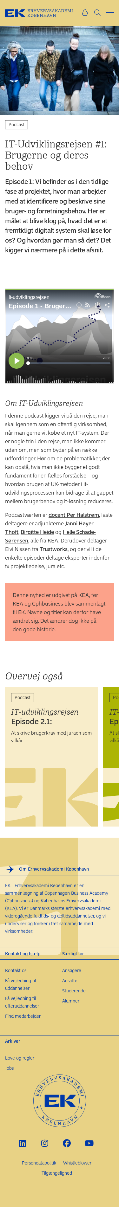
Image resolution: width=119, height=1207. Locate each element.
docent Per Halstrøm (74, 514)
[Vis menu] (110, 12)
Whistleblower (77, 1163)
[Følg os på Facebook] (66, 1143)
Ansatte (69, 980)
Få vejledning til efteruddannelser (22, 1002)
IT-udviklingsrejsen (44, 716)
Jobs (9, 1068)
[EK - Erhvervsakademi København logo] (43, 13)
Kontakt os (15, 970)
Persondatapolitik (39, 1163)
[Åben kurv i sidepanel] (85, 13)
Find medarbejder (23, 1016)
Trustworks (54, 548)
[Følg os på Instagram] (44, 1143)
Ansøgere (71, 970)
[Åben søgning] (97, 13)
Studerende (74, 991)
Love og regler (19, 1058)
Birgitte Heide (37, 531)
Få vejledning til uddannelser (20, 984)
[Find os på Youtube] (89, 1143)
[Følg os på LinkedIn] (22, 1143)
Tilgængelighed (57, 1173)
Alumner (70, 1001)
